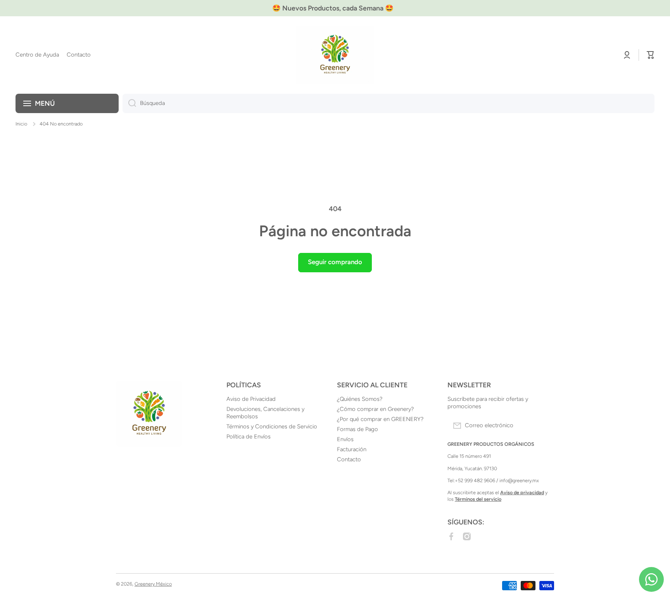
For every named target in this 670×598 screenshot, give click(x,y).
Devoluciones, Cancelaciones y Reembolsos (265, 413)
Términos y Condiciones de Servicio (271, 426)
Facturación (351, 449)
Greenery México (153, 584)
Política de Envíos (248, 436)
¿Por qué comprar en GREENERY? (380, 419)
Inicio (21, 124)
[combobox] (388, 103)
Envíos (345, 439)
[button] (650, 55)
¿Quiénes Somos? (359, 398)
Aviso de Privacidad (251, 398)
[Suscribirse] (544, 425)
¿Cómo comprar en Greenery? (375, 409)
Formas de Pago (357, 429)
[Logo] (335, 55)
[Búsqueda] (129, 103)
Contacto (349, 459)
